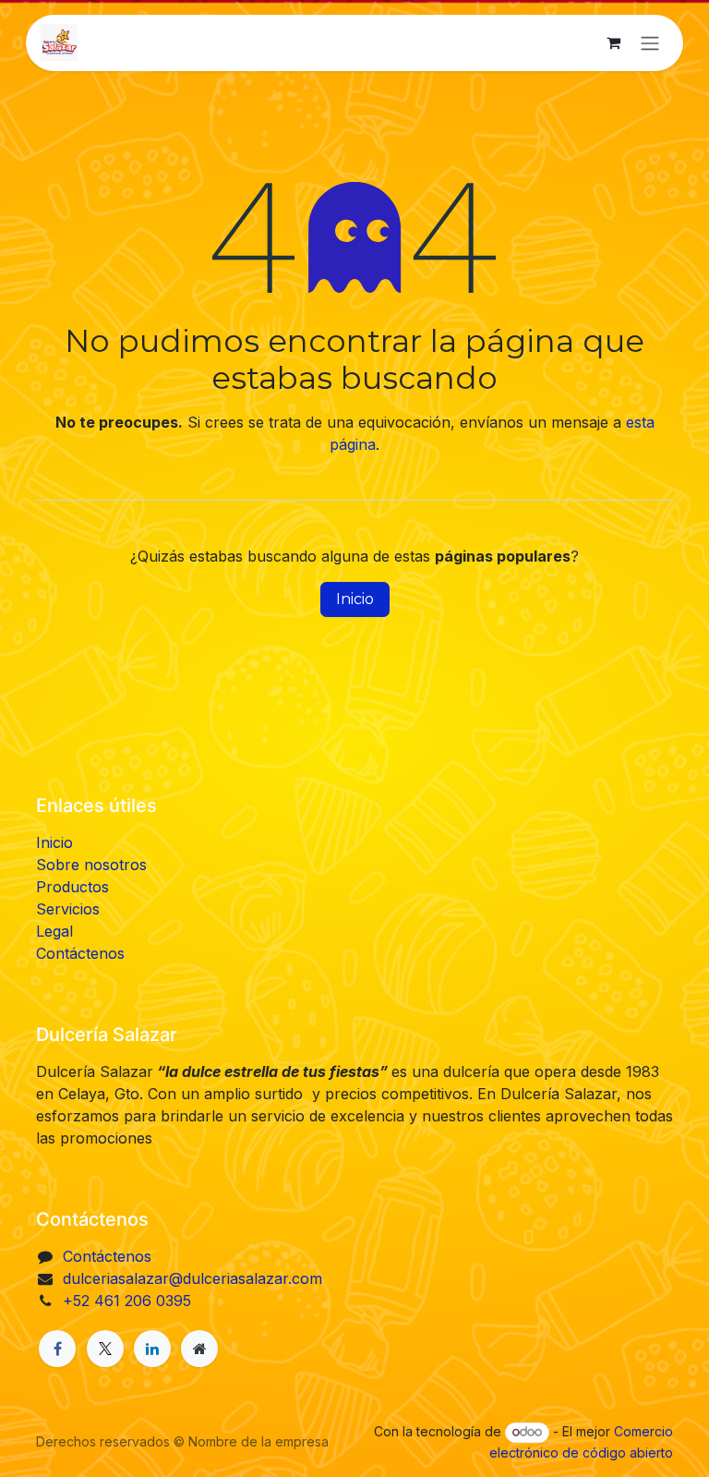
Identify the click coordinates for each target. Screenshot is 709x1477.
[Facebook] (57, 1348)
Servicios (68, 909)
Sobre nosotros (91, 864)
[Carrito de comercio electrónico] (613, 42)
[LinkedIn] (152, 1348)
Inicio (355, 599)
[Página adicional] (199, 1348)
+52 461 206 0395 (127, 1300)
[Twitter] (105, 1348)
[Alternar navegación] (649, 43)
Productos (72, 887)
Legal (54, 931)
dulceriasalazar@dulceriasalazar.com (192, 1278)
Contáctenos (80, 953)
